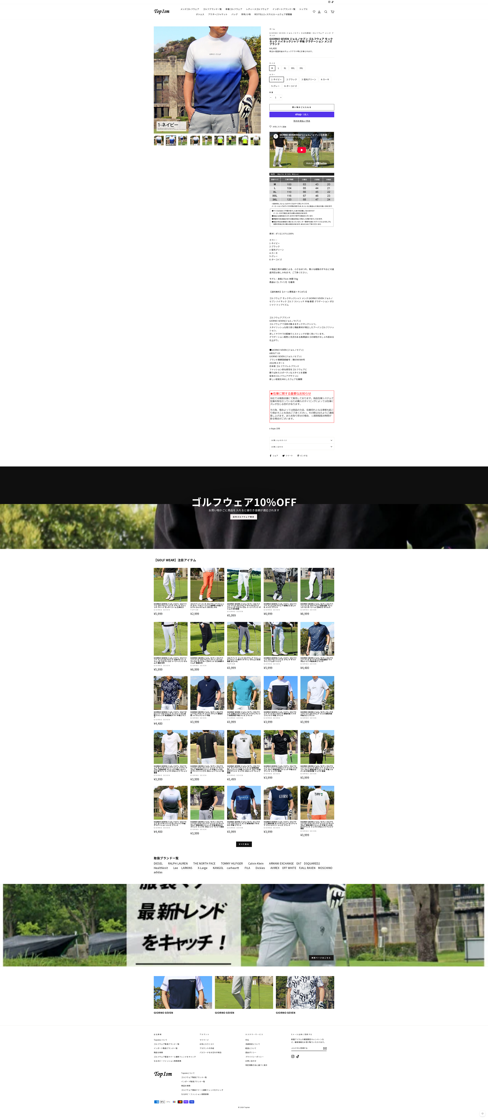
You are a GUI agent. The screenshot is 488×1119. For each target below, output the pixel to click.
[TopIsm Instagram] (292, 1056)
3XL (301, 68)
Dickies (260, 868)
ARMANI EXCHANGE (281, 863)
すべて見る (244, 844)
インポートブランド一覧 (283, 9)
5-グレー (275, 85)
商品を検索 (158, 1052)
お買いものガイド (279, 440)
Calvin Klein (256, 863)
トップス (303, 9)
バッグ (234, 14)
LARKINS (186, 868)
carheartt (233, 868)
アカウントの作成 (207, 1048)
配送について (250, 1048)
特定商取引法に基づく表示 (256, 1065)
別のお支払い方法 (301, 120)
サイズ (272, 63)
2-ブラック (292, 79)
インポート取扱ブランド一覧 (166, 1048)
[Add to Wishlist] (186, 570)
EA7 (298, 863)
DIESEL (158, 863)
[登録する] (325, 1048)
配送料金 (279, 51)
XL (285, 68)
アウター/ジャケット (218, 14)
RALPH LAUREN (178, 863)
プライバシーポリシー (254, 1056)
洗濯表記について (252, 1044)
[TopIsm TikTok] (297, 1056)
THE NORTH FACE (204, 863)
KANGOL (218, 868)
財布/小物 (246, 14)
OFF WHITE (289, 868)
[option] (207, 80)
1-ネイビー (276, 79)
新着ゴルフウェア (234, 9)
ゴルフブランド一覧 (212, 9)
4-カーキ (325, 79)
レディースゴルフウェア (257, 9)
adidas (158, 872)
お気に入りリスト (207, 1044)
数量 (271, 92)
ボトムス (200, 14)
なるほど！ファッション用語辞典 (167, 1061)
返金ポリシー (250, 1052)
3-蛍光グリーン (309, 79)
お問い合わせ (277, 447)
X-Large (202, 868)
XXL (293, 68)
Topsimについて (160, 1040)
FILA (247, 868)
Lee (175, 868)
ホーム (272, 29)
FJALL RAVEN (307, 868)
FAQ (247, 1040)
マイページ (204, 1040)
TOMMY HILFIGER (232, 863)
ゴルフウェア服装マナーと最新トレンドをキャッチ (175, 1056)
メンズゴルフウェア (189, 9)
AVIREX (274, 868)
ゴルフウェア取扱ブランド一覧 (166, 1044)
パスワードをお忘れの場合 (211, 1052)
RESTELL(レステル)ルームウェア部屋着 (273, 14)
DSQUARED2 (312, 863)
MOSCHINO (325, 868)
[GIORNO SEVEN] (183, 992)
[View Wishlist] (314, 12)
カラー (272, 74)
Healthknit (161, 868)
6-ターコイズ (290, 85)
